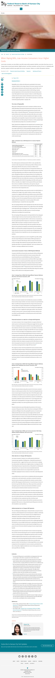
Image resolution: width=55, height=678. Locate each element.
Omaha (26, 5)
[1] (28, 111)
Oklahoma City (18, 5)
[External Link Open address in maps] (27, 668)
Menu (3, 13)
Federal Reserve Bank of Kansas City (23, 4)
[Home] (3, 4)
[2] (36, 121)
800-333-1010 (27, 673)
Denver (9, 5)
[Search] (21, 9)
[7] (16, 358)
